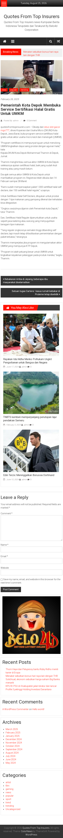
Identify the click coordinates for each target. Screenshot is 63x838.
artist (8, 782)
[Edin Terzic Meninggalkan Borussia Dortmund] (31, 450)
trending (24, 90)
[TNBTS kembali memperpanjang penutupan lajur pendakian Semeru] (31, 392)
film (7, 785)
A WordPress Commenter (15, 709)
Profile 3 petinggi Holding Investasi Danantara (28, 689)
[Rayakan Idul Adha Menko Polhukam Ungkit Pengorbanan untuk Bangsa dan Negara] (31, 334)
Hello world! (38, 709)
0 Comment (31, 120)
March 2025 (12, 729)
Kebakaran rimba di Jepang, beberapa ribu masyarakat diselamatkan (25, 281)
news (4, 90)
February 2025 (13, 732)
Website (5, 568)
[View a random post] (58, 41)
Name (4, 545)
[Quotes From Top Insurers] (5, 41)
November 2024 (14, 742)
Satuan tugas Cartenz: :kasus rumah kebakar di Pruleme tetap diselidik (36, 293)
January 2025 (13, 736)
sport (8, 799)
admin (24, 367)
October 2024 (13, 746)
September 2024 (14, 749)
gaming (9, 789)
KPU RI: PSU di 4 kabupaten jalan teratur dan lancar (31, 686)
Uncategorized (38, 90)
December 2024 (14, 739)
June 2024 (11, 759)
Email (4, 556)
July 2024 (10, 756)
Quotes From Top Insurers (31, 16)
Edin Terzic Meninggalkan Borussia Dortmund (28, 475)
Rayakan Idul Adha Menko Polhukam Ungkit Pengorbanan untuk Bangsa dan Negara (27, 361)
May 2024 (11, 763)
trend (8, 802)
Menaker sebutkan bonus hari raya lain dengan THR (32, 676)
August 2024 (12, 752)
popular (13, 90)
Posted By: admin (11, 120)
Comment (6, 513)
